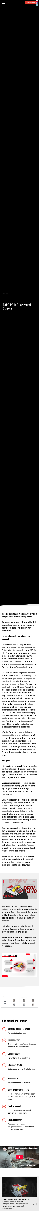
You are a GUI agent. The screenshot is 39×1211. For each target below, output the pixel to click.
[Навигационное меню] (3, 3)
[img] (37, 1)
